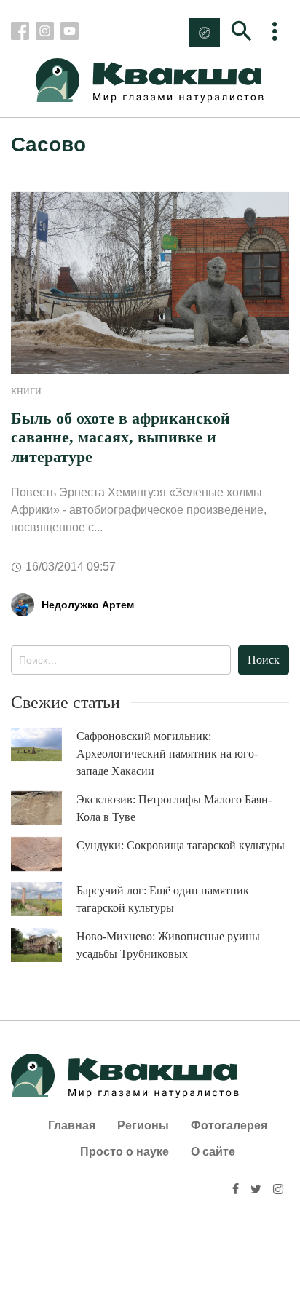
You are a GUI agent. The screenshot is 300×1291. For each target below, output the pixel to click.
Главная (71, 1125)
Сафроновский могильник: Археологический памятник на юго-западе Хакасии (167, 753)
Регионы (143, 1125)
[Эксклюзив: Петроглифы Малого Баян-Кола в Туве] (43, 808)
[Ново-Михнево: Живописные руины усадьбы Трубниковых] (43, 945)
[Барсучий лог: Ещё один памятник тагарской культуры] (43, 899)
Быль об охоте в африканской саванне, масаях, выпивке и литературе (120, 437)
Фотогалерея (229, 1125)
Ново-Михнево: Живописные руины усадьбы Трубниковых (168, 945)
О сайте (213, 1151)
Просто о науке (124, 1151)
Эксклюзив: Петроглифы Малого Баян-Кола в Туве (174, 808)
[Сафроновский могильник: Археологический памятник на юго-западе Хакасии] (43, 745)
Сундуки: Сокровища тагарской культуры (180, 845)
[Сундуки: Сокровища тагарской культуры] (43, 854)
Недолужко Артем (88, 605)
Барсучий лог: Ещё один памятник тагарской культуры (162, 899)
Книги (26, 391)
